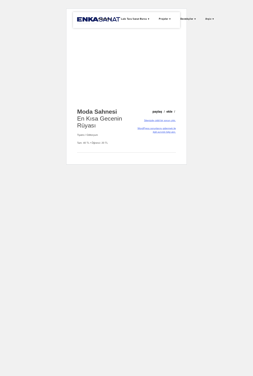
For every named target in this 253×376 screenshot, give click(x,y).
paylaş (157, 111)
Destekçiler (186, 19)
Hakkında (103, 19)
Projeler (163, 19)
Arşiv (208, 19)
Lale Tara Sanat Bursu (134, 19)
